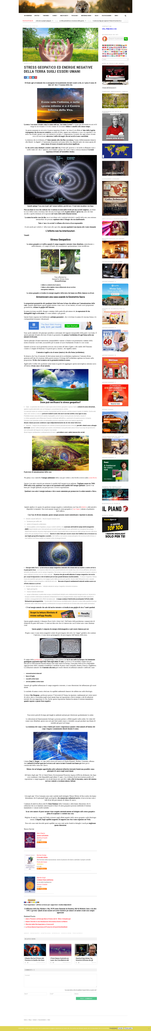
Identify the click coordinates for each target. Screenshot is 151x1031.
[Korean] (108, 51)
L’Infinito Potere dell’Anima (45, 880)
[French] (103, 49)
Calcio (96, 15)
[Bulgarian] (124, 45)
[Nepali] (105, 53)
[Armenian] (110, 45)
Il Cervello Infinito (42, 857)
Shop (30, 1020)
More (116, 15)
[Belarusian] (117, 45)
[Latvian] (115, 51)
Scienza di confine (66, 933)
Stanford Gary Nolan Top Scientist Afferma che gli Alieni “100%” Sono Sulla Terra (84, 959)
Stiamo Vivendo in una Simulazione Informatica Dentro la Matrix (46, 921)
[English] (119, 47)
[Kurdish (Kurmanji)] (110, 51)
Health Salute (64, 15)
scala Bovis (93, 478)
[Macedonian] (121, 51)
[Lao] (112, 51)
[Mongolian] (103, 53)
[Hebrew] (115, 49)
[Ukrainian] (121, 55)
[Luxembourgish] (119, 51)
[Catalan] (126, 45)
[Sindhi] (126, 53)
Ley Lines (76, 509)
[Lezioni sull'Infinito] (30, 833)
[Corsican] (108, 47)
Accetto (121, 1028)
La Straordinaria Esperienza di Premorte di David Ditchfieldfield (46, 927)
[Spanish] (110, 55)
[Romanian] (117, 53)
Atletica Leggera (106, 15)
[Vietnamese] (124, 55)
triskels (83, 507)
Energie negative (35, 933)
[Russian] (119, 53)
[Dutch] (117, 47)
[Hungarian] (117, 49)
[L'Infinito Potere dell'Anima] (30, 877)
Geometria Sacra (46, 933)
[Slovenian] (105, 55)
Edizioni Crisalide (42, 884)
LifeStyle (36, 15)
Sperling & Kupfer (42, 838)
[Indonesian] (121, 49)
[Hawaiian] (112, 49)
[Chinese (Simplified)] (103, 47)
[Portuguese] (115, 53)
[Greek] (110, 49)
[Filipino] (124, 47)
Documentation (42, 1020)
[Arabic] (108, 45)
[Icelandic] (119, 49)
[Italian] (126, 49)
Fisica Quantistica (67, 962)
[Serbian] (124, 53)
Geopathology (56, 933)
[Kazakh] (105, 51)
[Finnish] (126, 47)
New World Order (86, 15)
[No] (149, 1028)
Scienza (54, 15)
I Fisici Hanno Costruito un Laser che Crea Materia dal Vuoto (59, 959)
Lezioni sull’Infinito (42, 835)
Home (25, 1020)
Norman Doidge (41, 855)
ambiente (26, 933)
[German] (108, 49)
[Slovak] (103, 55)
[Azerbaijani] (112, 45)
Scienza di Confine (30, 26)
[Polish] (112, 53)
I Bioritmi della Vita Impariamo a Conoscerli (39, 924)
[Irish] (124, 49)
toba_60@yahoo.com (109, 29)
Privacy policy (113, 1028)
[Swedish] (112, 55)
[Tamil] (115, 55)
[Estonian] (121, 47)
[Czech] (112, 47)
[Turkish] (119, 55)
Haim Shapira (41, 833)
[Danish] (115, 47)
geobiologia (38, 659)
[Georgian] (105, 49)
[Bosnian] (121, 45)
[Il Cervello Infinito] (30, 855)
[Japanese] (103, 51)
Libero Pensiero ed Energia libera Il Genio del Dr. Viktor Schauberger (48, 919)
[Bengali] (119, 45)
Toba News (46, 15)
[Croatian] (110, 47)
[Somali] (108, 55)
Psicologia (75, 15)
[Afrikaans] (103, 45)
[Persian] (110, 53)
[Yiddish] (126, 55)
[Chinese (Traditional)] (105, 47)
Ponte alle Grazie (42, 862)
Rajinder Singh (41, 877)
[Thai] (117, 55)
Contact (35, 1020)
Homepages (29, 15)
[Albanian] (105, 45)
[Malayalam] (124, 51)
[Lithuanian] (117, 51)
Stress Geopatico (77, 933)
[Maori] (126, 51)
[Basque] (115, 45)
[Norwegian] (108, 53)
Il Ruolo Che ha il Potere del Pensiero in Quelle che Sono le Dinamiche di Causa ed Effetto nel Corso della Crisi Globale (34, 959)
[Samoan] (121, 53)
